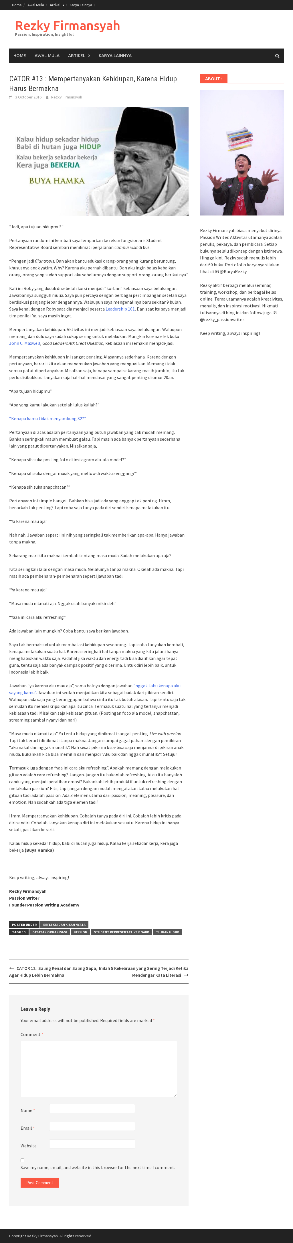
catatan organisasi (49, 932)
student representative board (121, 932)
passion (80, 932)
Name (28, 1110)
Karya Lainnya (81, 5)
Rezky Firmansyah (67, 25)
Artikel (55, 5)
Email (28, 1128)
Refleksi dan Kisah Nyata (64, 924)
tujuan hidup (167, 932)
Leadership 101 (120, 309)
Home (17, 5)
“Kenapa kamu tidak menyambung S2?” (47, 418)
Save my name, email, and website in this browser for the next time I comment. (98, 1167)
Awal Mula (35, 5)
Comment (32, 1034)
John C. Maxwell (24, 343)
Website (29, 1146)
